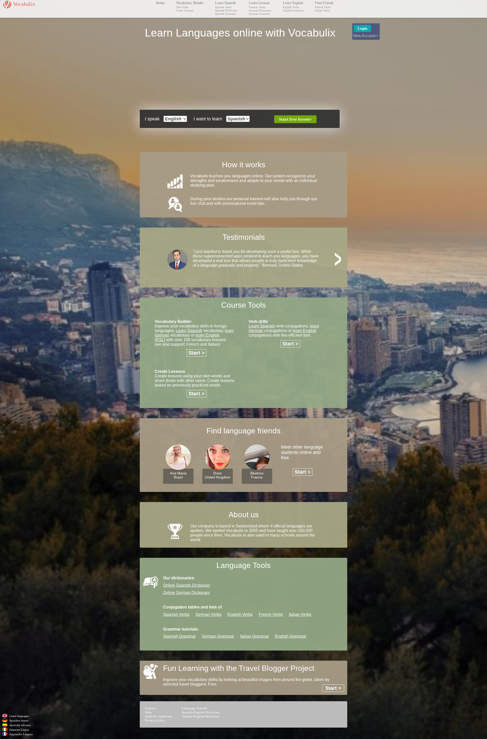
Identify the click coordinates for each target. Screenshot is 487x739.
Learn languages (19, 715)
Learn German (259, 3)
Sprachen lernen (18, 720)
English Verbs (291, 7)
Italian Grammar (254, 636)
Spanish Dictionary (226, 10)
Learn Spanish (225, 3)
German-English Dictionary (201, 716)
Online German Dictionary (186, 592)
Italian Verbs (322, 10)
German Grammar (259, 13)
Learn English (293, 3)
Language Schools (194, 708)
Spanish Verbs (223, 7)
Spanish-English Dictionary (201, 712)
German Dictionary (260, 10)
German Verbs (257, 7)
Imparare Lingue (19, 729)
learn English (305, 330)
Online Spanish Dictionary (186, 585)
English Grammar (293, 10)
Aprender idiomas (19, 725)
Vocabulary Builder (190, 3)
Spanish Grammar (225, 13)
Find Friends (324, 3)
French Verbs (323, 7)
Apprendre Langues (21, 734)
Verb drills (182, 7)
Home (160, 3)
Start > (196, 353)
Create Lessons (184, 10)
